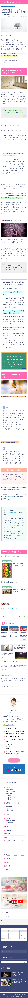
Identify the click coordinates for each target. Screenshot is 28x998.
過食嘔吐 (11, 822)
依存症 (7, 862)
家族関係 (7, 866)
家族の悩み (10, 793)
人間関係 (7, 787)
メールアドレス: (5, 669)
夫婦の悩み (11, 795)
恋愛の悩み (10, 811)
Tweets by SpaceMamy (8, 916)
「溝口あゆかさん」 (12, 512)
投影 (6, 826)
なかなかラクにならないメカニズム (8, 6)
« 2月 (2, 941)
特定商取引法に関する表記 (20, 994)
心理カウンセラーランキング (9, 608)
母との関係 (11, 799)
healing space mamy (14, 2)
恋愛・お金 (8, 806)
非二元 (7, 837)
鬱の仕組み (8, 833)
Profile (14, 760)
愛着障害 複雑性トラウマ (12, 803)
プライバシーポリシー (7, 994)
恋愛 (6, 869)
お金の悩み (10, 809)
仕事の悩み (10, 789)
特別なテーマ (9, 818)
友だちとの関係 (11, 791)
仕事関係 (7, 858)
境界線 (7, 814)
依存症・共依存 (11, 820)
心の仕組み (8, 830)
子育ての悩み (12, 797)
